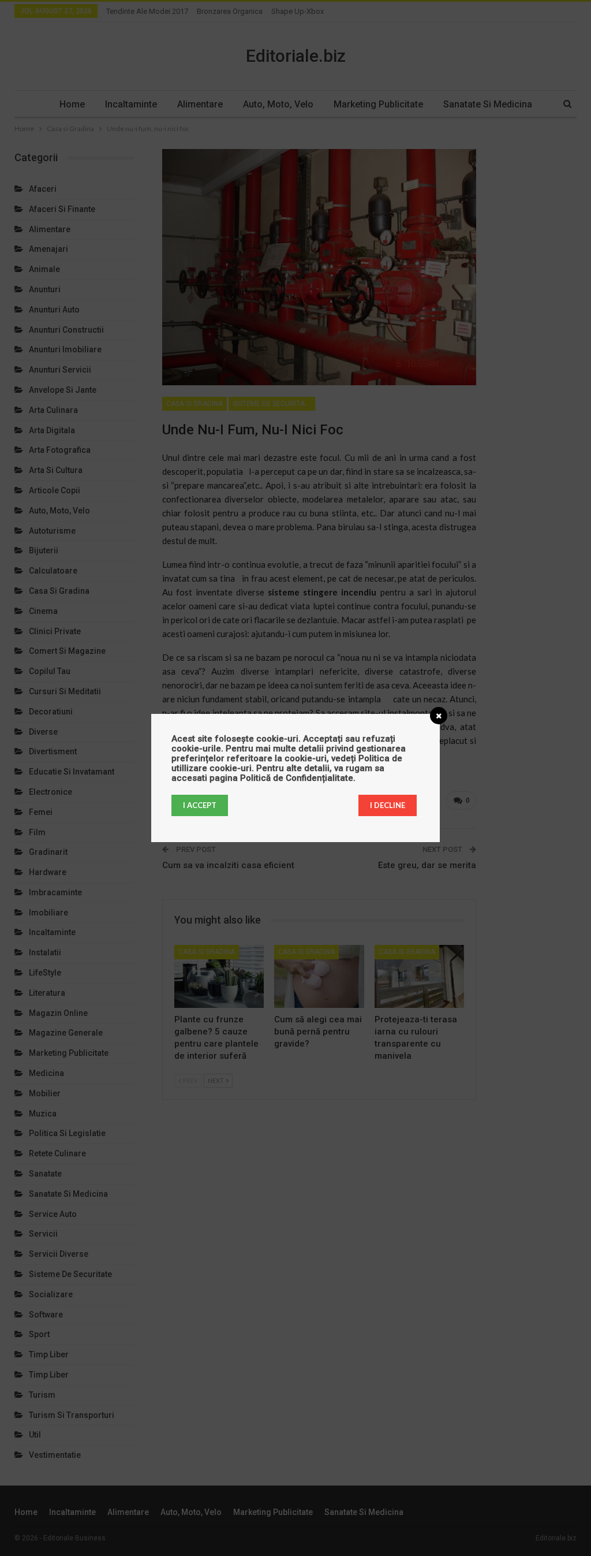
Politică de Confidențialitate (296, 778)
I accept (199, 805)
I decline (387, 805)
